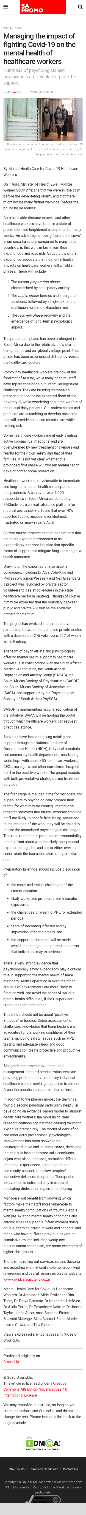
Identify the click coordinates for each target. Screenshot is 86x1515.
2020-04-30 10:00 (41, 92)
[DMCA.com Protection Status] (43, 1443)
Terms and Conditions (43, 1469)
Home (7, 27)
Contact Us (70, 1469)
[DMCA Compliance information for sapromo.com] (43, 1500)
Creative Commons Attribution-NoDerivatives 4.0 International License (35, 1389)
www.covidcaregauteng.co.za (26, 1279)
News (18, 27)
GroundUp (14, 92)
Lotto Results (16, 1469)
